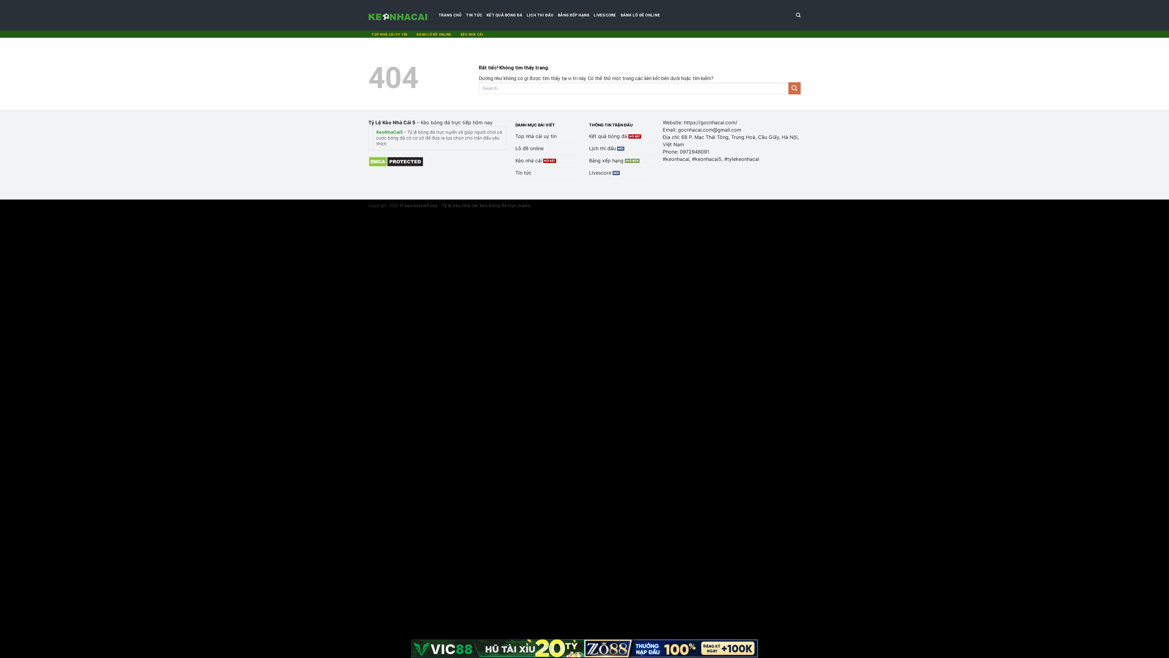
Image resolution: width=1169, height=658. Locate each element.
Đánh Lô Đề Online (640, 15)
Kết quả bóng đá (504, 15)
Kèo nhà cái (472, 35)
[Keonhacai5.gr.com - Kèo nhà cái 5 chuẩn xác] (398, 15)
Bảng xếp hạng (573, 15)
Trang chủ (450, 15)
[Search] (798, 15)
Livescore (605, 15)
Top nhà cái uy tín (389, 35)
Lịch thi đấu (540, 15)
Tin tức (474, 15)
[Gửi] (794, 88)
